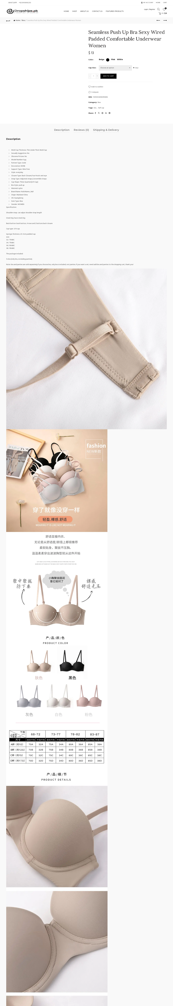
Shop (74, 11)
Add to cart (108, 76)
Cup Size (92, 68)
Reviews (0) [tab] (81, 129)
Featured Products (115, 11)
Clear (136, 68)
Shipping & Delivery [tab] (106, 129)
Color (90, 59)
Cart (165, 2)
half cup (101, 108)
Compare (95, 92)
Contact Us (97, 11)
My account (148, 2)
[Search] (159, 9)
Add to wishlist (97, 86)
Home (158, 2)
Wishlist (165, 8)
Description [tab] (62, 129)
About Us (84, 11)
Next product (165, 20)
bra (95, 108)
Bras (23, 20)
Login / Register (149, 9)
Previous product (158, 20)
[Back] (8, 20)
